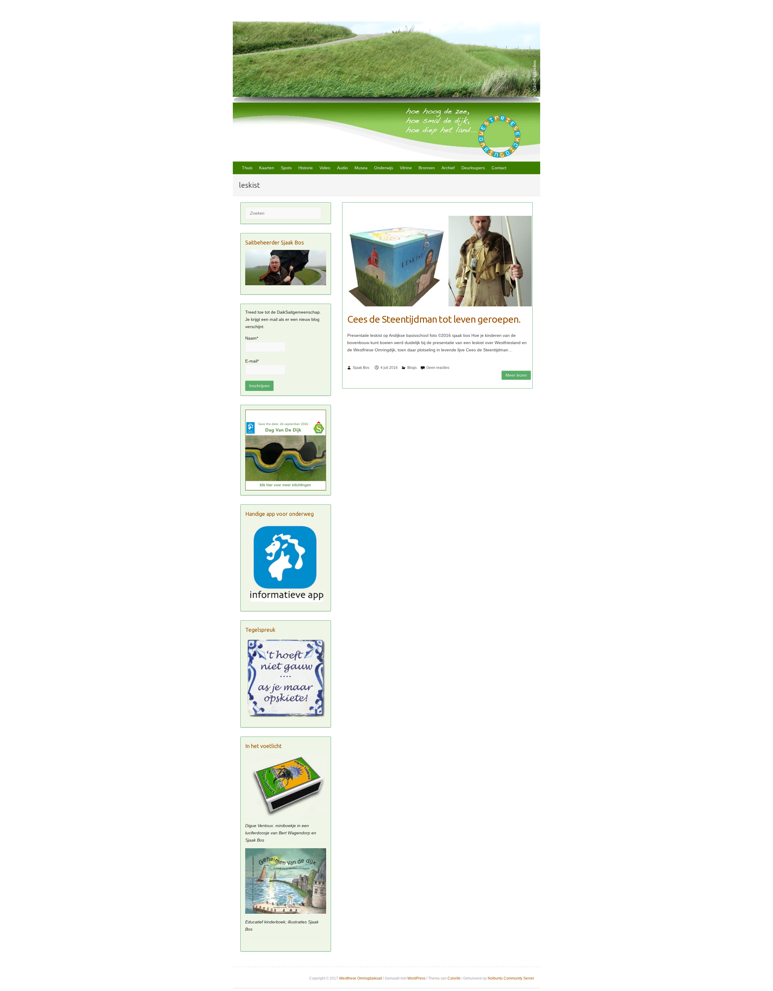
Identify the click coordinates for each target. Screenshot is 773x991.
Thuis (247, 167)
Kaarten (266, 167)
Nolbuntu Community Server (511, 978)
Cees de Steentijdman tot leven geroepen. (434, 319)
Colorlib (453, 978)
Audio (342, 167)
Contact (499, 167)
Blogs (412, 368)
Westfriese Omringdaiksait (360, 978)
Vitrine (406, 167)
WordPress (416, 978)
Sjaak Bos (361, 368)
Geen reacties (437, 368)
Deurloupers (473, 167)
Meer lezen (516, 375)
